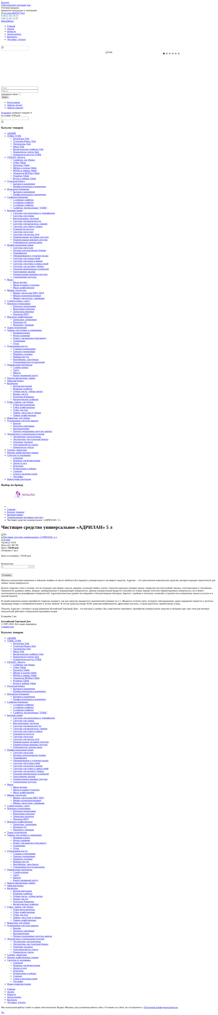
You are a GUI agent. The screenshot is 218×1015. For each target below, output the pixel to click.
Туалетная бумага (16, 181)
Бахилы (17, 423)
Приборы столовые (23, 354)
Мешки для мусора (16, 290)
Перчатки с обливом (23, 325)
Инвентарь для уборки (18, 418)
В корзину (6, 112)
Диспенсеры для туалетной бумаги (30, 439)
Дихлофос (18, 476)
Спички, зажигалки (17, 450)
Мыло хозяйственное (23, 287)
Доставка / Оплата (16, 39)
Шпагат (17, 372)
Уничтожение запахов (24, 271)
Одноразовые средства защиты (22, 420)
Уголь (16, 343)
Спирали (17, 471)
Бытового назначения (24, 184)
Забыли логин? (14, 105)
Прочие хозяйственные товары (22, 452)
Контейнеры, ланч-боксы (26, 359)
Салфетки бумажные (17, 197)
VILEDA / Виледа (16, 157)
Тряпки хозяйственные (24, 415)
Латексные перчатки (23, 311)
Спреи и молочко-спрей (25, 474)
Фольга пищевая (21, 335)
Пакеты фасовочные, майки (21, 378)
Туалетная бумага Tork (24, 141)
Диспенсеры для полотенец (27, 436)
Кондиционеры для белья (26, 218)
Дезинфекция (20, 253)
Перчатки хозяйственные (20, 317)
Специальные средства (24, 277)
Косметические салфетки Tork (28, 149)
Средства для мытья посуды (27, 221)
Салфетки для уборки (24, 160)
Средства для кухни (23, 231)
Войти (5, 97)
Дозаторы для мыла (23, 442)
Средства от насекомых (19, 455)
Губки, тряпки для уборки (20, 402)
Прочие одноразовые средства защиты (32, 431)
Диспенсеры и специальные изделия (25, 434)
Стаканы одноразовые (24, 349)
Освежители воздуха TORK (27, 154)
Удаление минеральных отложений (31, 269)
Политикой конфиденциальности (161, 1007)
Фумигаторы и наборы (24, 468)
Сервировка (19, 341)
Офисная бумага (15, 380)
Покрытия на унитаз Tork (26, 152)
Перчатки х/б (19, 322)
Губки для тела (20, 410)
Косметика (12, 383)
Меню (7, 21)
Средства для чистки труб (26, 234)
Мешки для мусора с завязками (28, 298)
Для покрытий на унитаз (25, 444)
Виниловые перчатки (24, 309)
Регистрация (13, 102)
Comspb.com (7, 626)
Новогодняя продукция (19, 479)
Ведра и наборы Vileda (24, 178)
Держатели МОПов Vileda (26, 173)
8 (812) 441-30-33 (9, 15)
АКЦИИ (11, 133)
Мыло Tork (18, 146)
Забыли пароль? (15, 107)
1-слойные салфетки (23, 200)
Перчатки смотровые (23, 426)
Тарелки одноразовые (24, 351)
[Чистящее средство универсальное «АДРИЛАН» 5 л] (29, 537)
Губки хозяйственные (24, 407)
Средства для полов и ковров (28, 261)
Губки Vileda (19, 162)
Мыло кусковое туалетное (26, 285)
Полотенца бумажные (18, 189)
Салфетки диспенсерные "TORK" (30, 208)
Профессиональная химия (20, 245)
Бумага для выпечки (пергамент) (29, 338)
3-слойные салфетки (23, 205)
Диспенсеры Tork (22, 144)
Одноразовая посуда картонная (28, 362)
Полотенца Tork (21, 138)
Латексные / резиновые (25, 319)
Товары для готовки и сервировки (24, 330)
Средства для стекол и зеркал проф (30, 263)
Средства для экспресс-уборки (28, 266)
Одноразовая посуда (17, 346)
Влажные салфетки (22, 388)
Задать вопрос (14, 34)
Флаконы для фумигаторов (26, 460)
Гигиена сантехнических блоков (29, 250)
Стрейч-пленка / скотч (18, 301)
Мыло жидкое (20, 282)
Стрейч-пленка (20, 367)
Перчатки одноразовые (19, 303)
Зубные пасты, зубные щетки (28, 391)
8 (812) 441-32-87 (9, 18)
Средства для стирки (23, 216)
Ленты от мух (20, 463)
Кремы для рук (20, 394)
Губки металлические (24, 404)
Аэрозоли (18, 458)
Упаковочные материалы (19, 365)
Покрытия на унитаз (23, 447)
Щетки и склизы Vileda (24, 168)
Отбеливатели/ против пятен (27, 242)
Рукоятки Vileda (21, 176)
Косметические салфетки (25, 399)
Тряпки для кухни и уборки (27, 412)
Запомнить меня (9, 94)
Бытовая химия (15, 210)
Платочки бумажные (23, 396)
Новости (11, 31)
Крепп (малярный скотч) (25, 375)
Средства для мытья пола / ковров (30, 223)
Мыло (10, 279)
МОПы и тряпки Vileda (25, 170)
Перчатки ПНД (21, 314)
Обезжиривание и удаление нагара (30, 255)
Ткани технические (17, 327)
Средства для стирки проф (26, 258)
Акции (10, 28)
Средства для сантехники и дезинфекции (34, 213)
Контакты (12, 36)
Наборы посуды (21, 357)
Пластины (18, 466)
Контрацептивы (21, 428)
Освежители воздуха (23, 229)
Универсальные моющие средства (30, 239)
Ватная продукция (22, 386)
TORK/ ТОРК (14, 136)
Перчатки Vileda (21, 165)
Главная (11, 26)
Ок (2, 1012)
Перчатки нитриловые (24, 306)
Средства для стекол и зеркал (28, 226)
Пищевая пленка (21, 333)
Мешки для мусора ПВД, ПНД (28, 293)
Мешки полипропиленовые (27, 295)
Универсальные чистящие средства (31, 237)
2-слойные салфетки (23, 202)
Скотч (16, 370)
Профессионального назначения (29, 186)
